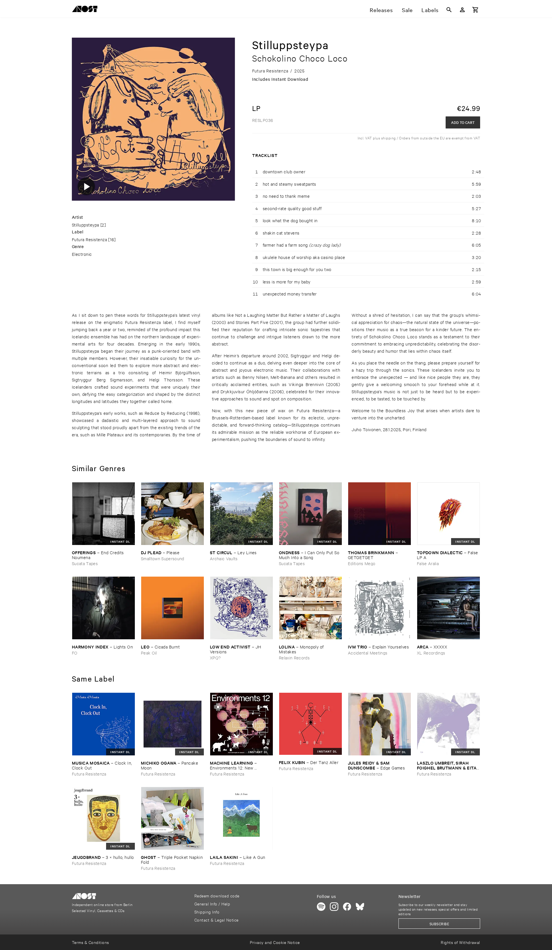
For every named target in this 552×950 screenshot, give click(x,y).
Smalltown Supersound (162, 558)
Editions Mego (361, 563)
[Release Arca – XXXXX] (448, 608)
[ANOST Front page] (86, 9)
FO (75, 652)
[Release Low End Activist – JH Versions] (241, 608)
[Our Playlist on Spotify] (321, 906)
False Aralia (428, 563)
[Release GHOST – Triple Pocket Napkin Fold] (172, 818)
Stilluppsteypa (85, 224)
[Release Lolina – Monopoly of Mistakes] (310, 608)
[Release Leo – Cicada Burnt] (172, 608)
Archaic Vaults (224, 558)
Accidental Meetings (367, 652)
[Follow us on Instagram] (334, 906)
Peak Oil (149, 652)
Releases (381, 9)
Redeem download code (216, 895)
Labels (430, 9)
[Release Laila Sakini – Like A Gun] (241, 818)
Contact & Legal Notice (216, 919)
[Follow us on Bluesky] (360, 906)
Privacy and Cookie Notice (275, 942)
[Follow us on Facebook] (347, 906)
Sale (407, 9)
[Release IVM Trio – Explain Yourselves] (379, 608)
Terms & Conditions (90, 942)
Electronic (82, 254)
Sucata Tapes (85, 563)
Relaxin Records (294, 657)
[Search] (449, 9)
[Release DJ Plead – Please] (172, 513)
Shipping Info (206, 911)
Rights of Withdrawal (460, 942)
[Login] (462, 9)
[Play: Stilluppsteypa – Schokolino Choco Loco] (86, 186)
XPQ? (215, 657)
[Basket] (475, 9)
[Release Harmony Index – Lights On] (103, 608)
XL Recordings (431, 652)
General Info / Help (212, 903)
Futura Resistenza (89, 239)
